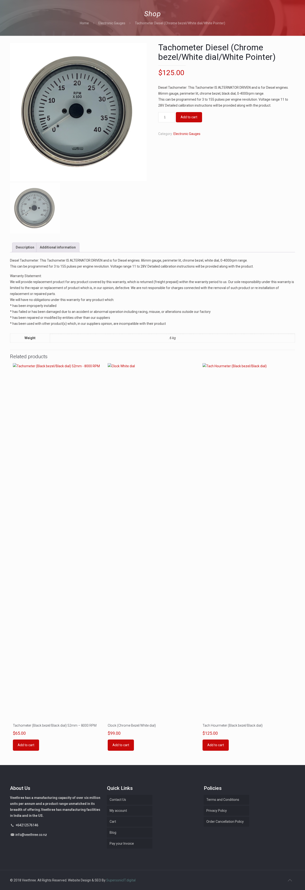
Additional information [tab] (58, 247)
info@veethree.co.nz (31, 835)
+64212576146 (26, 825)
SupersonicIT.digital (121, 880)
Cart (113, 821)
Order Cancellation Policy (225, 821)
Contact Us (118, 800)
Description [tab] (25, 247)
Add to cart (189, 117)
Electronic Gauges (111, 23)
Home (84, 23)
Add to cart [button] (26, 745)
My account (118, 810)
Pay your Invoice (122, 843)
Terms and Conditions (222, 800)
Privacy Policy (216, 810)
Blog (113, 832)
